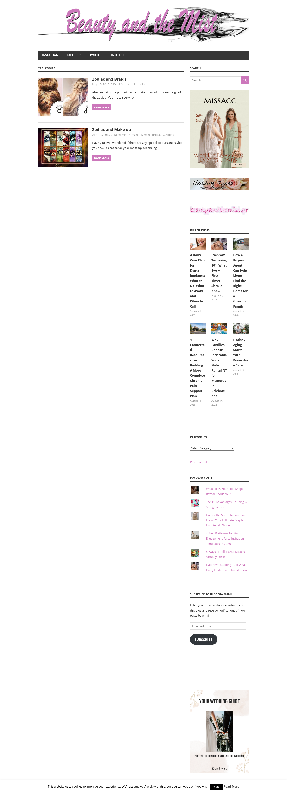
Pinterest (117, 55)
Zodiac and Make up (111, 129)
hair (133, 84)
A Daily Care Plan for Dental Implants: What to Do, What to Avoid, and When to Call (197, 280)
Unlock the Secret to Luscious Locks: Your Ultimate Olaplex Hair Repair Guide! (225, 520)
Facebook (74, 55)
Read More (231, 786)
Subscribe (203, 639)
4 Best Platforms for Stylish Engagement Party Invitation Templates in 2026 (225, 538)
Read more (101, 107)
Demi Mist (120, 84)
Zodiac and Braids (109, 79)
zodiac (141, 84)
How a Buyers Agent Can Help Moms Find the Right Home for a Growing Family (240, 280)
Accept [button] (216, 786)
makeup (137, 135)
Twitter (95, 55)
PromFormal (198, 462)
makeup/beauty (154, 135)
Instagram (50, 55)
